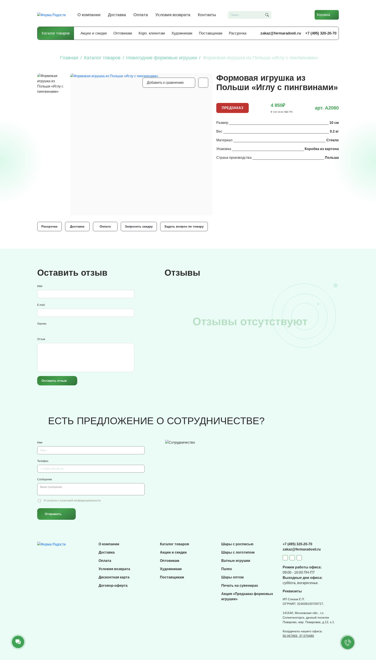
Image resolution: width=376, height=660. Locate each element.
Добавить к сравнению (165, 82)
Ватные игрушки (235, 561)
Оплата (140, 14)
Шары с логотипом (238, 552)
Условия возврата (172, 14)
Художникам (181, 33)
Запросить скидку (139, 226)
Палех (226, 569)
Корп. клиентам (152, 33)
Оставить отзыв (54, 380)
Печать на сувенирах (239, 585)
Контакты (207, 14)
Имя (39, 286)
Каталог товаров (56, 33)
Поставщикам (210, 33)
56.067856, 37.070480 (298, 636)
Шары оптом (232, 577)
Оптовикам (122, 33)
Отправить (53, 514)
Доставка (117, 14)
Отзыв (41, 339)
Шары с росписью (237, 544)
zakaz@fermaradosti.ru (280, 33)
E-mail (41, 304)
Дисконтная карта (114, 577)
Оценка (41, 323)
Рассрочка (237, 33)
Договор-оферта (113, 585)
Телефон (42, 461)
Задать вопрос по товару (184, 226)
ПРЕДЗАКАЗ (232, 108)
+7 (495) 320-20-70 (320, 33)
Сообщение (44, 479)
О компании (89, 14)
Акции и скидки (94, 33)
